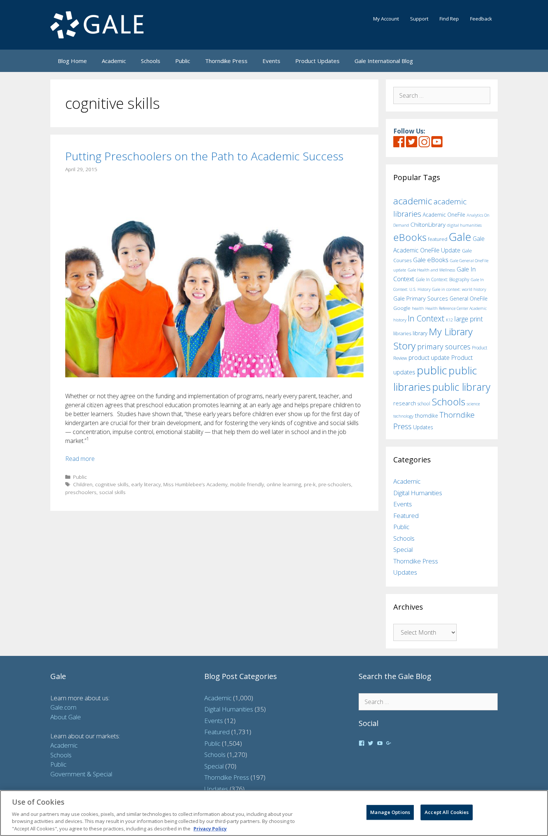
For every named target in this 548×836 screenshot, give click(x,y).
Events (271, 61)
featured (437, 239)
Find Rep (449, 18)
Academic (114, 61)
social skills (112, 492)
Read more (80, 459)
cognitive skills (112, 484)
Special (403, 549)
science (473, 403)
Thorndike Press (226, 61)
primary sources (443, 347)
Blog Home (72, 61)
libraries (402, 333)
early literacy (146, 484)
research (404, 403)
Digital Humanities (417, 492)
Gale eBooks (430, 259)
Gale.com (63, 707)
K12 (449, 320)
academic (412, 201)
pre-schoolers (334, 484)
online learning (284, 484)
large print (468, 318)
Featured (406, 515)
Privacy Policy (210, 828)
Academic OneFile (444, 214)
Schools (150, 61)
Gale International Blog (384, 61)
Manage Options (390, 812)
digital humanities (464, 225)
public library (461, 387)
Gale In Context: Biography (442, 279)
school (424, 403)
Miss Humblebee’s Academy (195, 484)
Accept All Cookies (447, 812)
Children (82, 484)
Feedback (481, 18)
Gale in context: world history (459, 289)
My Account (386, 18)
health (418, 308)
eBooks (409, 237)
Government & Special (81, 774)
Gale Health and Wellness (431, 270)
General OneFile (469, 298)
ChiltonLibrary (427, 225)
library (420, 333)
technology (403, 416)
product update (429, 357)
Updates (423, 427)
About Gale (65, 717)
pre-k (310, 484)
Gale (460, 236)
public (432, 370)
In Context (426, 318)
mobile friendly (247, 484)
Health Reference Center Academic (456, 308)
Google (401, 308)
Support (419, 18)
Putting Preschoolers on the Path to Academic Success (204, 156)
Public (182, 61)
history (399, 320)
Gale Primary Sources (420, 298)
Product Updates (317, 61)
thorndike (426, 415)
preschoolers (81, 492)
